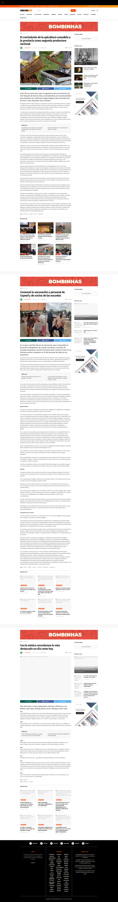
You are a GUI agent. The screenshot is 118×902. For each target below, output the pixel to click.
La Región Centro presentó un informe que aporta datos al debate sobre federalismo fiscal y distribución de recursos (91, 694)
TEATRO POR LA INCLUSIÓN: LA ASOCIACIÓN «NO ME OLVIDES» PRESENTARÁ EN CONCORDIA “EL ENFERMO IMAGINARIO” (91, 341)
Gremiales (59, 885)
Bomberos (51, 860)
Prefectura (66, 872)
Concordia (29, 14)
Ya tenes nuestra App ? (30, 6)
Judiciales (66, 854)
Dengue (51, 889)
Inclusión (59, 890)
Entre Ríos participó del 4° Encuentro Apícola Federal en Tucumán (45, 236)
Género (59, 883)
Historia (59, 887)
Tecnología (66, 884)
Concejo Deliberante (51, 878)
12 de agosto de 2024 (88, 333)
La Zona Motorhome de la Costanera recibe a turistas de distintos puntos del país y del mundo (85, 872)
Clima (51, 868)
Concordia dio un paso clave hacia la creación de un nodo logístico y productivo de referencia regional (32, 129)
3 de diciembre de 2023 (80, 671)
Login (93, 10)
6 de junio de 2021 (35, 47)
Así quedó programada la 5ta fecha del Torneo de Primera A (91, 324)
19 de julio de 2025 (41, 596)
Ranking (66, 878)
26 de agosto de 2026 (25, 241)
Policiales (86, 14)
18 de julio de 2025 (24, 832)
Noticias (22, 14)
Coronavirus (25, 288)
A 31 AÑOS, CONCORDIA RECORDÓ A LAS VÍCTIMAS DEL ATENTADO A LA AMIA (27, 829)
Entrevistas (23, 18)
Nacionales (66, 860)
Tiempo (66, 14)
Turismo (60, 14)
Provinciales (66, 876)
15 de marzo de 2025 (88, 688)
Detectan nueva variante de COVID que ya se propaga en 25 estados (28, 589)
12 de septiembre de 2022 (25, 614)
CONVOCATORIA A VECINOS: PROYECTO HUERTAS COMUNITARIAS (90, 685)
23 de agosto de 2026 (42, 239)
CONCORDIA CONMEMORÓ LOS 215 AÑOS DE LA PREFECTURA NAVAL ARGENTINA (45, 829)
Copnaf (29, 567)
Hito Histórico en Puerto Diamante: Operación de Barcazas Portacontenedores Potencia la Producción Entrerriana (45, 259)
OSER (66, 867)
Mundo (66, 856)
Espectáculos (59, 871)
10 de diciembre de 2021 (80, 63)
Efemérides (46, 14)
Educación (72, 14)
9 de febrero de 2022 (80, 318)
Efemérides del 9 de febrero (82, 316)
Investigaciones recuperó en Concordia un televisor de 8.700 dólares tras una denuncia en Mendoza (85, 856)
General (59, 881)
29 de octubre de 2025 (42, 807)
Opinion (66, 865)
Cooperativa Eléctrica (51, 883)
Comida (51, 875)
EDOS (59, 858)
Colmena (31, 214)
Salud (66, 882)
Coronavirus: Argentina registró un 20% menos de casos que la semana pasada (63, 613)
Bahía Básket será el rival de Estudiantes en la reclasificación (91, 85)
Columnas (93, 14)
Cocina (24, 567)
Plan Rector (45, 567)
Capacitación (52, 864)
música (31, 781)
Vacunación (52, 567)
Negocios (66, 861)
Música (66, 858)
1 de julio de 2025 (41, 832)
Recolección (66, 880)
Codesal (52, 870)
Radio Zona (27, 47)
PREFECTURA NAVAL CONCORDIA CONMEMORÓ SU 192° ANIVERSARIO (45, 804)
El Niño (59, 863)
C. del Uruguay (37, 14)
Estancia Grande (59, 873)
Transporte (66, 889)
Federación (58, 877)
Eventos (59, 875)
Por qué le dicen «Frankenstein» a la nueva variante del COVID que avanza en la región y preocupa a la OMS (57, 378)
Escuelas (40, 567)
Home (21, 33)
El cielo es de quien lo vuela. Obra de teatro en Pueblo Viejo (91, 77)
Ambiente (52, 856)
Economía (59, 854)
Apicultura (25, 214)
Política (66, 871)
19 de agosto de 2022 (42, 617)
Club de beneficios (43, 6)
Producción (25, 33)
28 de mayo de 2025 (87, 345)
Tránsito (66, 887)
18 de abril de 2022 (87, 87)
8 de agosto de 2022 (60, 616)
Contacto (37, 6)
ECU (59, 856)
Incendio (59, 888)
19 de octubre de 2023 (60, 591)
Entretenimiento (59, 867)
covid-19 (34, 567)
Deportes (52, 891)
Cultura (79, 14)
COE (52, 872)
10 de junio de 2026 (87, 698)
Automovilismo (52, 858)
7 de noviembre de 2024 (88, 679)
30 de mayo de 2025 (60, 833)
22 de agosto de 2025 (60, 812)
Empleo (59, 865)
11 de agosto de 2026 (42, 264)
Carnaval (53, 14)
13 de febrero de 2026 (25, 809)
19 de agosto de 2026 (60, 241)
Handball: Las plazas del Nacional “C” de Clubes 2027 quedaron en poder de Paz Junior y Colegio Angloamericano (85, 861)
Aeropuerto (51, 854)
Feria (59, 879)
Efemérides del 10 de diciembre (83, 61)
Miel (35, 214)
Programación (22, 6)
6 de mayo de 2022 (87, 327)
